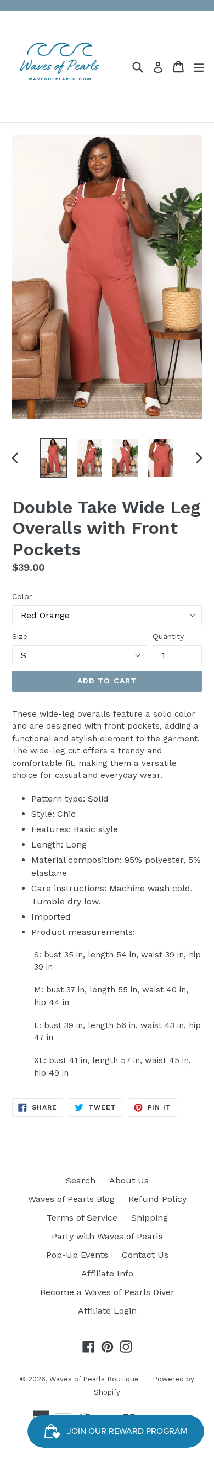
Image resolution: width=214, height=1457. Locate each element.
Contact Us (145, 1255)
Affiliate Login (107, 1310)
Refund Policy (157, 1199)
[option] (53, 457)
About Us (129, 1180)
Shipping (149, 1217)
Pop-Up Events (77, 1255)
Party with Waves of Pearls (107, 1236)
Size (19, 636)
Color (22, 596)
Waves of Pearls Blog (71, 1199)
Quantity (168, 636)
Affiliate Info (107, 1273)
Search (80, 1180)
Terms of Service (82, 1217)
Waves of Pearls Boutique (94, 1379)
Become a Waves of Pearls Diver (107, 1292)
